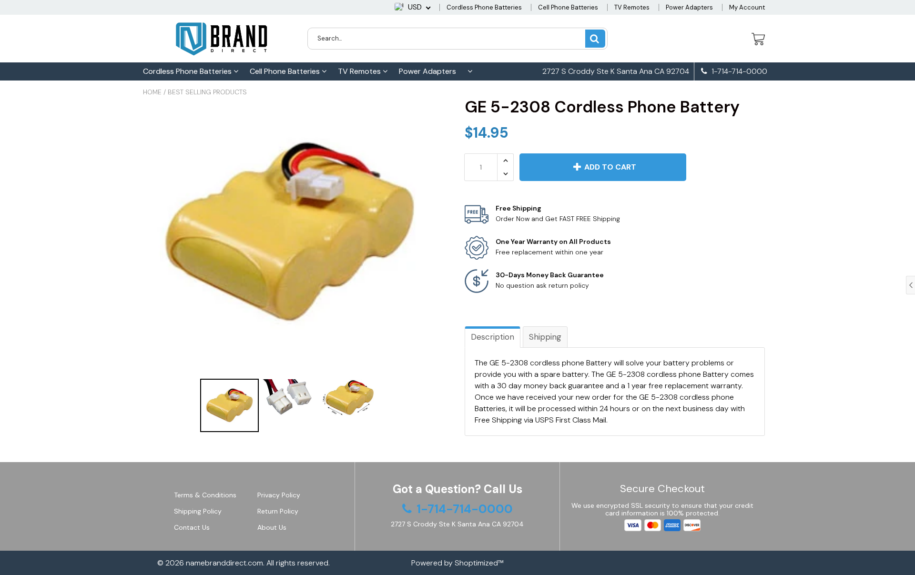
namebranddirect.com (224, 563)
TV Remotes (632, 7)
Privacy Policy (278, 495)
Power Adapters (689, 7)
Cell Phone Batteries (568, 7)
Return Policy (277, 511)
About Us (271, 527)
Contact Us (192, 527)
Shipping (545, 337)
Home (152, 92)
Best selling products (207, 92)
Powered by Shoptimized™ (457, 563)
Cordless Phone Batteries (484, 7)
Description (492, 337)
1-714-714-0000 (738, 71)
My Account (747, 7)
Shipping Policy (198, 511)
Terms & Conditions (205, 495)
